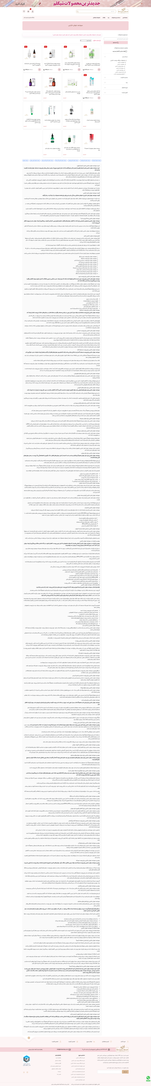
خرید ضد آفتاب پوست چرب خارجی (78, 1060)
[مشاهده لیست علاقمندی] (24, 11)
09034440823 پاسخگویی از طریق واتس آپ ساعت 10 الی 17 (94, 1049)
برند (108, 17)
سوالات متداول (58, 1060)
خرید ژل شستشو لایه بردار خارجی (78, 1071)
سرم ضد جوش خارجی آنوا (96, 160)
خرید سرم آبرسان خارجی (80, 1080)
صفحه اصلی (125, 17)
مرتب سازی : (96, 41)
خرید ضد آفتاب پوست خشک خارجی (78, 1063)
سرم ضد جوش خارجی (57, 35)
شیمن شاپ (98, 35)
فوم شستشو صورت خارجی (119, 74)
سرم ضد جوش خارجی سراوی (35, 160)
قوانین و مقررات (58, 1063)
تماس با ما (59, 1074)
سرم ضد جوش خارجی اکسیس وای (47, 160)
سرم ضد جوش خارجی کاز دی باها (60, 160)
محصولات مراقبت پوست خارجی (89, 35)
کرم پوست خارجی (121, 62)
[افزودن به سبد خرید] (99, 69)
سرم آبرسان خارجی (120, 70)
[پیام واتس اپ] (24, 1071)
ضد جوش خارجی (66, 35)
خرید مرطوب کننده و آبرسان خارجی (78, 1066)
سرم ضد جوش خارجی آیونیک (85, 160)
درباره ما (59, 1071)
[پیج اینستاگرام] (27, 1071)
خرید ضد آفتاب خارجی (80, 1058)
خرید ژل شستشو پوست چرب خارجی (78, 1074)
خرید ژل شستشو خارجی (80, 1069)
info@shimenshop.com (62, 1049)
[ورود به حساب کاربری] (32, 11)
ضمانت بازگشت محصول (56, 1069)
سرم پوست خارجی (121, 64)
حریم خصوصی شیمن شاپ (55, 1066)
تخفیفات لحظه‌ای (96, 17)
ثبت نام (125, 1072)
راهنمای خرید (58, 1058)
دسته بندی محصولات (116, 17)
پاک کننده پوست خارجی (120, 72)
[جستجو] (77, 11)
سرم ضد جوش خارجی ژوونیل (73, 160)
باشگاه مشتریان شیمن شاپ (29, 17)
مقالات (104, 17)
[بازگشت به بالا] (29, 1038)
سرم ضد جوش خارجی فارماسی (23, 160)
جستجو (115, 42)
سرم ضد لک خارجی (120, 68)
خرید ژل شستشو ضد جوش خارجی (78, 1077)
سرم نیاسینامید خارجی (119, 66)
